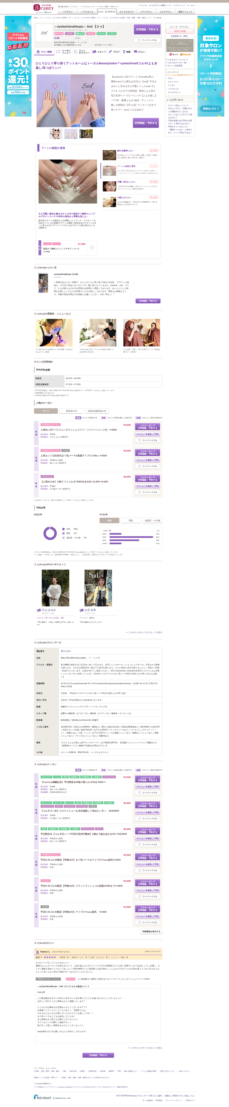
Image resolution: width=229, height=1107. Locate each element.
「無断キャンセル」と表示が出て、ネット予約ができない (180, 131)
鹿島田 (111, 1071)
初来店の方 (71, 411)
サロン (170, 78)
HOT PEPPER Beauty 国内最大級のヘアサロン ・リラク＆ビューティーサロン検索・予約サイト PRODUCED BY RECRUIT (44, 8)
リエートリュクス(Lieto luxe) (83, 1087)
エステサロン (166, 11)
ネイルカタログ (127, 11)
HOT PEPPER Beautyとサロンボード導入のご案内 (139, 1096)
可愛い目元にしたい (167, 1071)
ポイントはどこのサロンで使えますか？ (180, 116)
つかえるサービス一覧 (177, 62)
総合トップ (38, 18)
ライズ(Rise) (38, 1087)
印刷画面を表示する (151, 931)
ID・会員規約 (148, 1100)
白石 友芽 (90, 610)
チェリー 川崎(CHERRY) (118, 1087)
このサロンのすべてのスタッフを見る (145, 632)
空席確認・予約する (147, 29)
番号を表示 (66, 651)
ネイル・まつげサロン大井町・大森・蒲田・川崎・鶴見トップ (126, 18)
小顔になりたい (184, 1071)
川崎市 (82, 1071)
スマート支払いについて (178, 105)
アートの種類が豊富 (148, 1071)
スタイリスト (173, 82)
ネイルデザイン (174, 92)
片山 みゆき (49, 610)
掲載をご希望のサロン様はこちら (180, 1096)
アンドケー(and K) (102, 1087)
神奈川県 (73, 1071)
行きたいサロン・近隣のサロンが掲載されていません (180, 110)
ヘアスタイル (87, 11)
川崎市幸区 (92, 1071)
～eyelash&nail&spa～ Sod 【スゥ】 (79, 26)
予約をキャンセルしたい (178, 126)
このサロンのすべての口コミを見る (146, 1048)
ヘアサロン (68, 11)
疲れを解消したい (131, 1071)
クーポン (171, 85)
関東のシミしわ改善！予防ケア (46, 1077)
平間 (119, 1071)
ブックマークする (149, 40)
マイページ (180, 5)
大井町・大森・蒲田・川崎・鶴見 (46, 1071)
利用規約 (159, 1100)
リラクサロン (146, 11)
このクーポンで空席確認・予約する (147, 426)
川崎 (64, 1071)
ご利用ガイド (190, 1100)
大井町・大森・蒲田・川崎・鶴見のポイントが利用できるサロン (85, 1077)
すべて (46, 411)
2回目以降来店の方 (97, 411)
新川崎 (102, 1071)
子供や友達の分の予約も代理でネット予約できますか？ (180, 122)
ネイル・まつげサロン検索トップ (156, 5)
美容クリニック (185, 11)
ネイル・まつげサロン (107, 11)
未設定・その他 (152, 520)
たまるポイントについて (178, 59)
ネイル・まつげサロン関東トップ (87, 18)
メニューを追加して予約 (148, 434)
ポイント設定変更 (175, 65)
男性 (131, 520)
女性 (109, 520)
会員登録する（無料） (180, 36)
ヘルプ (192, 5)
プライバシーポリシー (173, 1100)
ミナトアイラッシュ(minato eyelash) (58, 1087)
